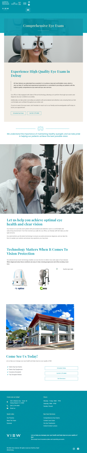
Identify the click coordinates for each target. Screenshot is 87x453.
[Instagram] (29, 2)
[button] (28, 10)
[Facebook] (29, 5)
